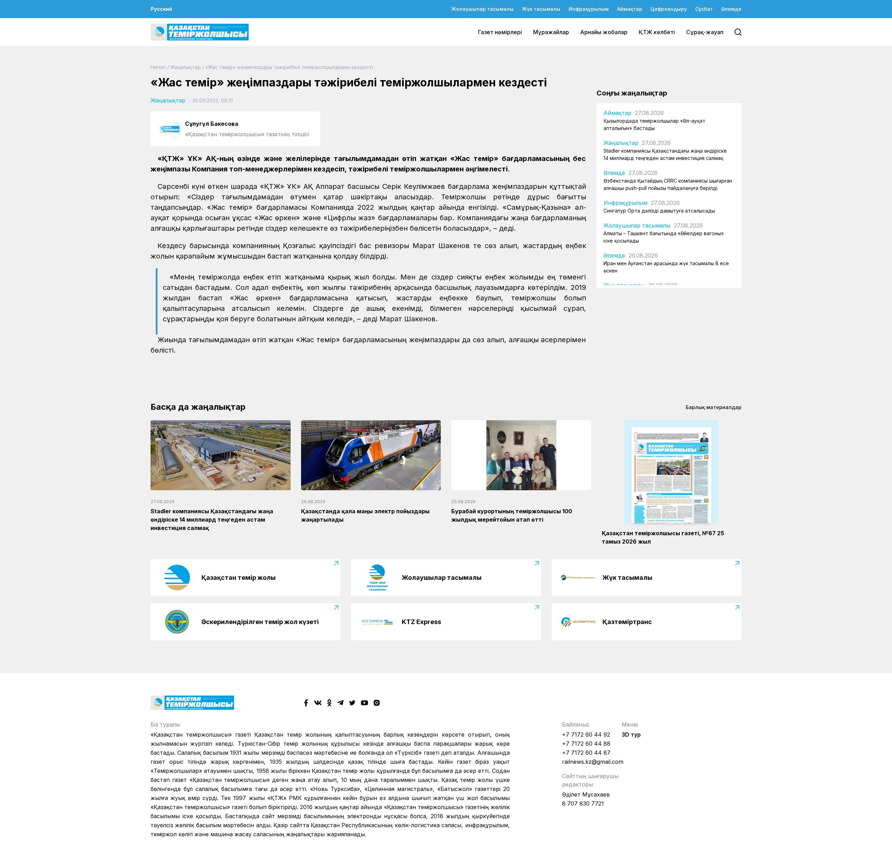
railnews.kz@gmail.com (592, 761)
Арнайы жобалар (604, 32)
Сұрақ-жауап (704, 32)
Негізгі (158, 67)
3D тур (631, 734)
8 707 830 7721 (583, 803)
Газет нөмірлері (500, 32)
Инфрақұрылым (589, 9)
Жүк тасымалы (541, 9)
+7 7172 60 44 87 (586, 752)
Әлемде (731, 9)
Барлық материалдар (713, 407)
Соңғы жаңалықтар (632, 93)
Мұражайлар (551, 32)
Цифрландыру (669, 9)
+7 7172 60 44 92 (586, 734)
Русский (161, 9)
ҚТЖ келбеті (657, 32)
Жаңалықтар (185, 67)
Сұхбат (704, 9)
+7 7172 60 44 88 (586, 743)
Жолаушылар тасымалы (482, 9)
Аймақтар (629, 9)
